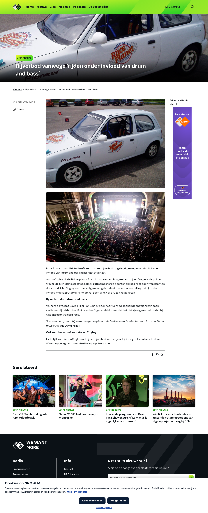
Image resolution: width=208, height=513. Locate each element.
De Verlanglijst (98, 7)
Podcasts (79, 7)
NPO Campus (172, 7)
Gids (53, 7)
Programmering (21, 469)
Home (30, 7)
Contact (68, 469)
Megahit (64, 7)
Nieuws (42, 7)
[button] (192, 7)
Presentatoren (21, 474)
